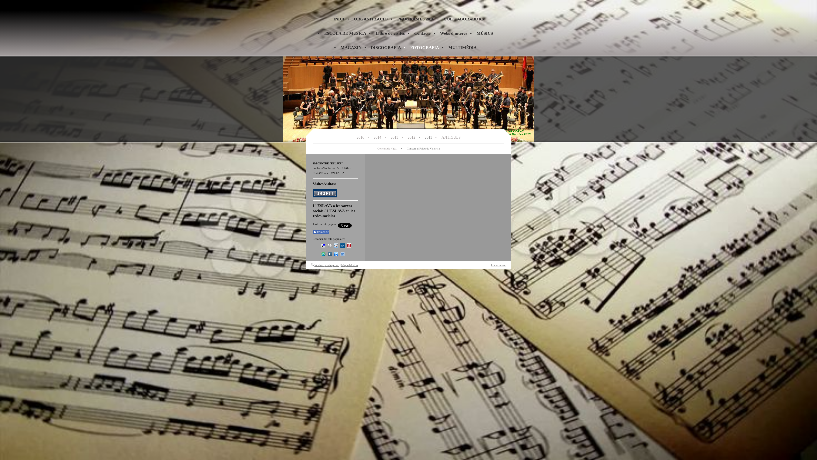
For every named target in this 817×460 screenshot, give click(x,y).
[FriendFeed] (342, 254)
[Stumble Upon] (323, 254)
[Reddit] (336, 245)
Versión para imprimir (326, 265)
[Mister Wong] (349, 245)
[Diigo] (336, 254)
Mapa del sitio (349, 265)
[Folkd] (342, 245)
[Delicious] (323, 245)
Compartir (322, 232)
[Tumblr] (330, 254)
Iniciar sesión (498, 265)
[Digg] (330, 245)
